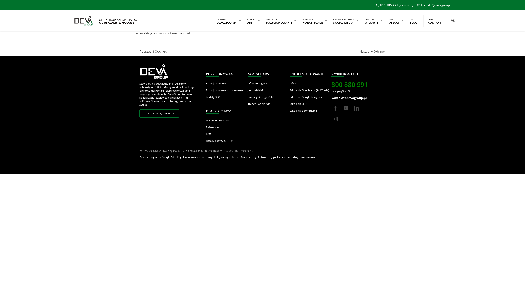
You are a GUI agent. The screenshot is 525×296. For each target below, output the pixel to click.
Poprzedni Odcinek (151, 51)
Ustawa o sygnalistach (271, 157)
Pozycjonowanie (216, 83)
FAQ (208, 134)
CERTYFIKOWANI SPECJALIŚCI (118, 21)
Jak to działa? (255, 90)
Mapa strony (249, 157)
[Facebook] (335, 112)
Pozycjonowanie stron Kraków (224, 90)
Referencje (212, 127)
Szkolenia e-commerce (303, 110)
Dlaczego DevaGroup (218, 120)
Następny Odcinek (374, 51)
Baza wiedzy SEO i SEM (219, 141)
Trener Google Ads (259, 104)
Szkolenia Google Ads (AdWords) (309, 90)
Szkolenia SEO (298, 104)
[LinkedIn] (357, 112)
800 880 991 (389, 5)
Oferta (293, 83)
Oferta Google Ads (259, 83)
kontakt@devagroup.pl (437, 5)
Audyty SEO (213, 97)
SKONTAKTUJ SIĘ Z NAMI (158, 113)
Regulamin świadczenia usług (194, 157)
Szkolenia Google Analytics (306, 97)
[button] (453, 21)
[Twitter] (346, 112)
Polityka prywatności (226, 157)
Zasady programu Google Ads (157, 157)
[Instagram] (335, 123)
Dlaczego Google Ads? (261, 97)
